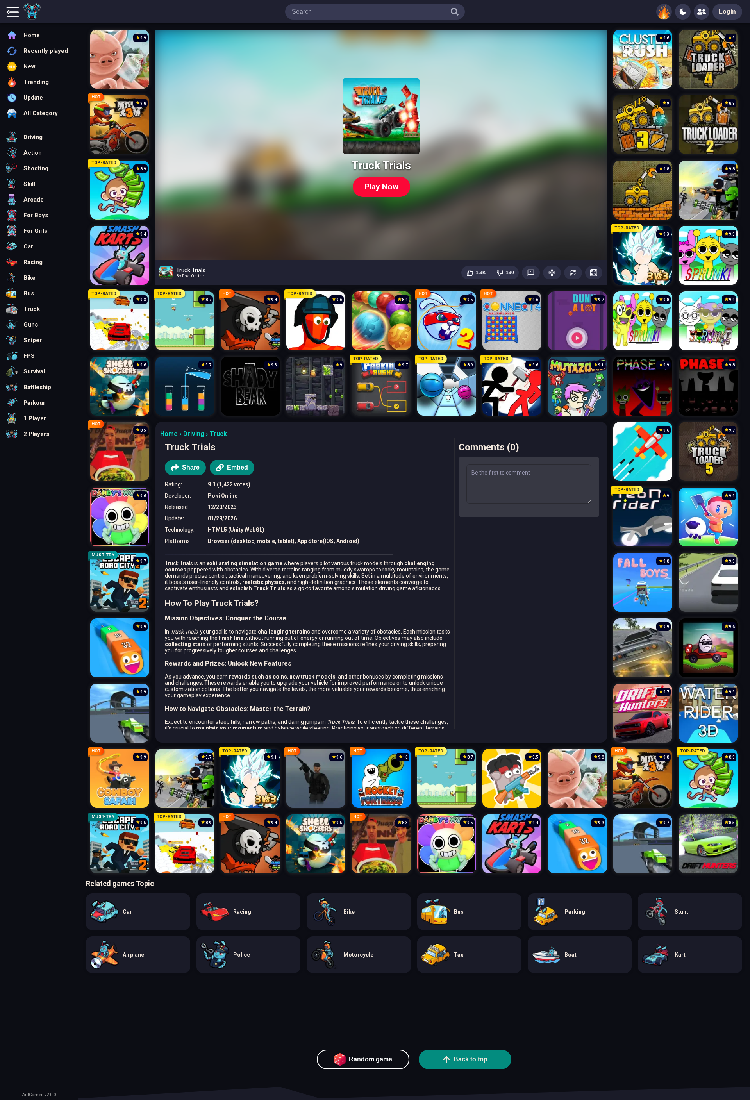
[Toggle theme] (683, 12)
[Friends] (701, 12)
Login (727, 11)
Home (169, 434)
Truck (218, 434)
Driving (193, 434)
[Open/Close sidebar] (12, 11)
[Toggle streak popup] (664, 12)
